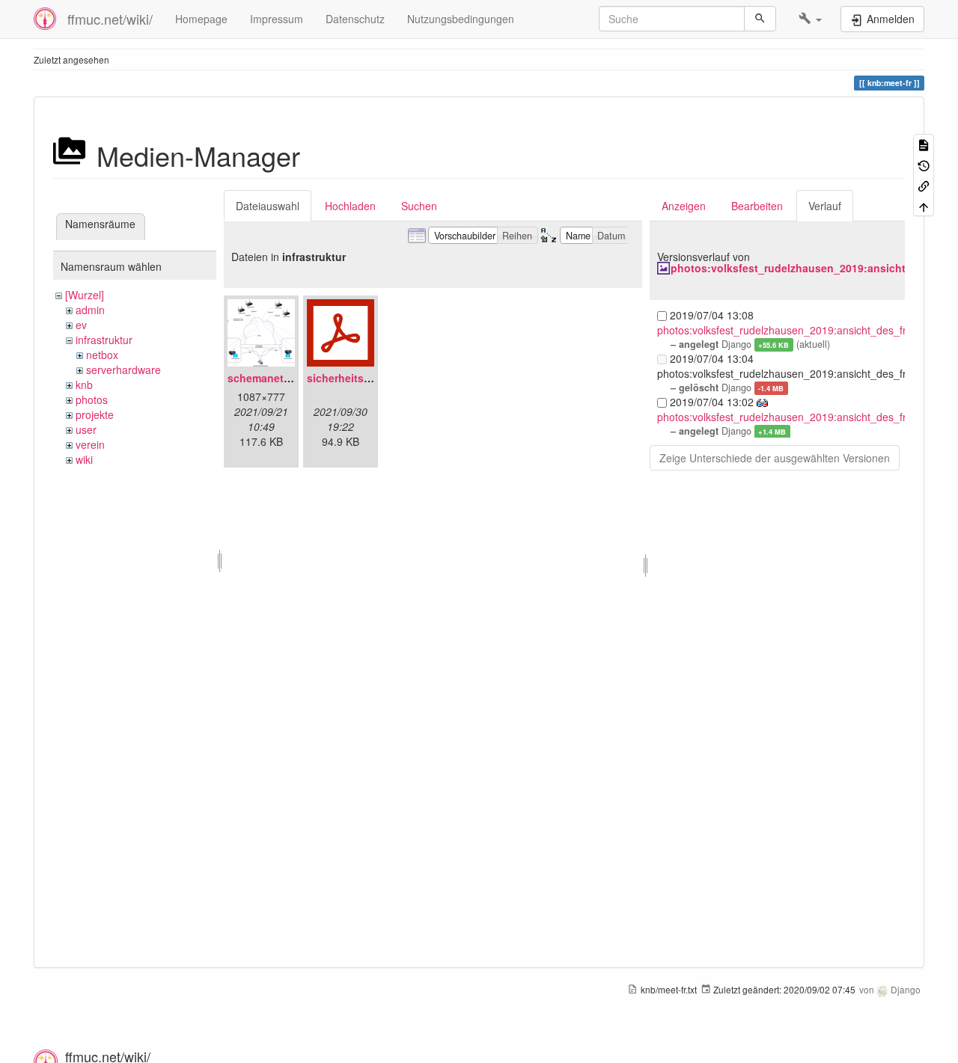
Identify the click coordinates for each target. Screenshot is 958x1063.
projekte (95, 414)
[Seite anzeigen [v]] (923, 144)
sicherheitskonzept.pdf (366, 377)
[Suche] (760, 18)
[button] (810, 18)
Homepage (201, 18)
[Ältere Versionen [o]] (923, 164)
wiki (84, 459)
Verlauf (824, 205)
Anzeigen (684, 205)
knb (84, 384)
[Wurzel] (84, 294)
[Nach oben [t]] (923, 205)
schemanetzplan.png (281, 377)
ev (81, 324)
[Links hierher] (923, 185)
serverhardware (123, 369)
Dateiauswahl (267, 205)
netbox (102, 354)
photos (92, 399)
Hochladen (350, 205)
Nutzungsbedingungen (460, 18)
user (86, 429)
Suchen (419, 205)
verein (90, 444)
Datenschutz (355, 18)
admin (90, 309)
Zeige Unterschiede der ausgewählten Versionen (774, 457)
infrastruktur (104, 339)
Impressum (276, 18)
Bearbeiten (757, 205)
